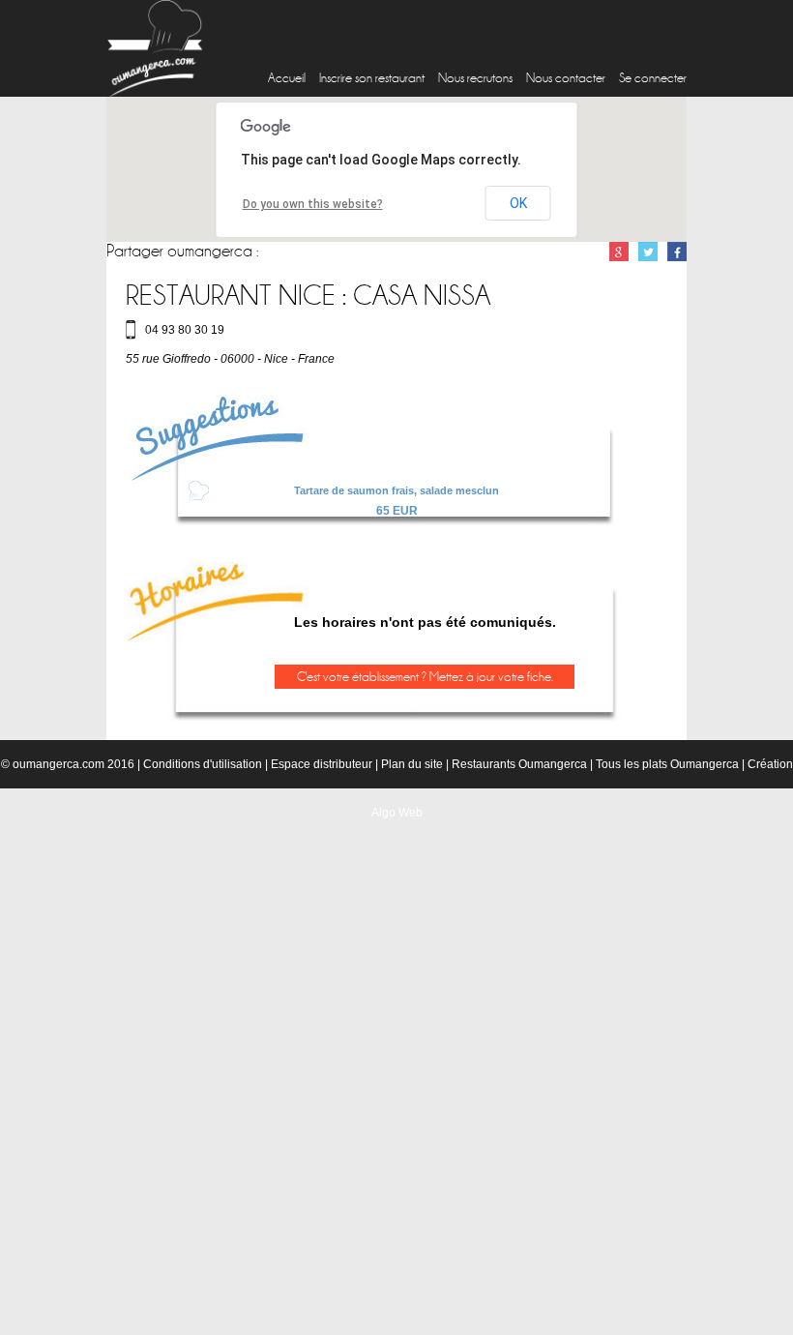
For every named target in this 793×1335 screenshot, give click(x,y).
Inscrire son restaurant (372, 78)
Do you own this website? (313, 204)
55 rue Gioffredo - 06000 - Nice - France (230, 359)
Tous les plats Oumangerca (667, 764)
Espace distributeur (321, 764)
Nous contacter (565, 78)
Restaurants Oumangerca (519, 764)
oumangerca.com (58, 764)
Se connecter (653, 78)
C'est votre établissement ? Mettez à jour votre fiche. (425, 676)
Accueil (287, 78)
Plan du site (412, 764)
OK (518, 203)
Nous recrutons (475, 78)
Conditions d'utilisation (202, 764)
